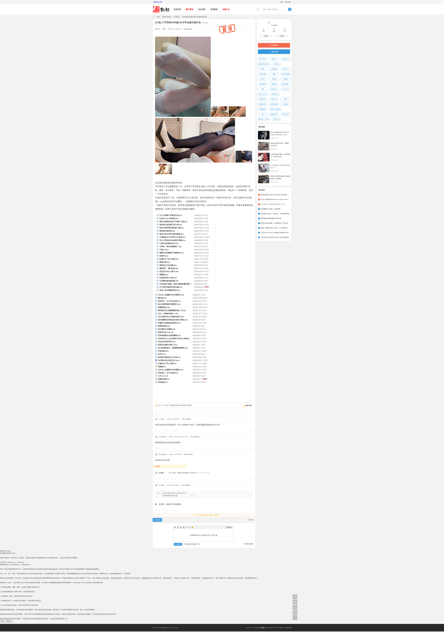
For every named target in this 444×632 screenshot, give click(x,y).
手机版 (256, 628)
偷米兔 (274, 79)
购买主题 (248, 405)
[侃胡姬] (161, 13)
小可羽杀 (176, 17)
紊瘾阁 (274, 84)
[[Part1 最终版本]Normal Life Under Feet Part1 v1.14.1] (264, 135)
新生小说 (285, 59)
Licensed (175, 628)
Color (178, 527)
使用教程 (214, 9)
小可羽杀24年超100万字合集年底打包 (194, 17)
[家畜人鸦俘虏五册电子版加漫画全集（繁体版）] (264, 179)
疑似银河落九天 (263, 64)
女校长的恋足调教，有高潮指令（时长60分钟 (275, 223)
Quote (186, 527)
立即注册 (288, 2)
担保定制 (177, 9)
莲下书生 (263, 59)
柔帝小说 (285, 114)
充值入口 (226, 9)
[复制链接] (204, 23)
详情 (190, 473)
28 (274, 29)
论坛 (158, 17)
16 (263, 29)
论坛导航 (201, 9)
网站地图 (288, 628)
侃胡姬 (153, 16)
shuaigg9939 (162, 454)
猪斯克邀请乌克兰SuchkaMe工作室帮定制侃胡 (275, 195)
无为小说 (285, 89)
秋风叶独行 (262, 104)
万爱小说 (274, 99)
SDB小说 (275, 94)
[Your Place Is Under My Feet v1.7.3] (264, 168)
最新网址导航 (157, 2)
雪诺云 (262, 79)
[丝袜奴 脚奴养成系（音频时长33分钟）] (264, 146)
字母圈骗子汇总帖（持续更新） (271, 209)
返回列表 (251, 520)
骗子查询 (189, 9)
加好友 (266, 36)
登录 (281, 2)
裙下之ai (285, 69)
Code (189, 527)
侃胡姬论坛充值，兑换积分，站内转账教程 (275, 214)
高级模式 (229, 527)
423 (285, 29)
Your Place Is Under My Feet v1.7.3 (273, 204)
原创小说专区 (166, 17)
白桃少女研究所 (275, 109)
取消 (2, 621)
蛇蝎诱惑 (263, 109)
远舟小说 (276, 119)
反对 (176, 431)
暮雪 (262, 69)
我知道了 (9, 621)
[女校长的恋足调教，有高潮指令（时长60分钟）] (264, 157)
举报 (250, 413)
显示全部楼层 (187, 29)
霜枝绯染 (274, 114)
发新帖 (158, 520)
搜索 (264, 9)
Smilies (192, 527)
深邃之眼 (274, 69)
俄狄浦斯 (263, 84)
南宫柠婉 (263, 74)
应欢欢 (274, 59)
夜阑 (274, 74)
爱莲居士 (274, 89)
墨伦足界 (263, 99)
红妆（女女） (262, 94)
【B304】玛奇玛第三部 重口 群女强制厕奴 (275, 237)
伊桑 (262, 89)
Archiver (249, 628)
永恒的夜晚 (285, 74)
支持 (167, 431)
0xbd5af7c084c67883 (274, 628)
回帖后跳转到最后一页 (192, 544)
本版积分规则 (248, 544)
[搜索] (289, 9)
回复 (159, 413)
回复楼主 (275, 45)
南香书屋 (285, 84)
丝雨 (285, 99)
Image (181, 527)
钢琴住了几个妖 (263, 119)
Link (183, 527)
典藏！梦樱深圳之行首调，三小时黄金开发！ (275, 228)
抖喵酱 (285, 79)
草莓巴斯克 (274, 104)
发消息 (282, 36)
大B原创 (285, 104)
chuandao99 (162, 437)
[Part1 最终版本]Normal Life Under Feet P (275, 199)
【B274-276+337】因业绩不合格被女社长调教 (275, 232)
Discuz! (165, 628)
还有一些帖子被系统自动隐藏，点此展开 (206, 515)
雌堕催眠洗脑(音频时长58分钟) (271, 218)
